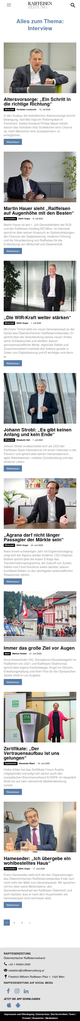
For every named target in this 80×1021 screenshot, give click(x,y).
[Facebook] (8, 991)
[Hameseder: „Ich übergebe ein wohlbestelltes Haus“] (40, 827)
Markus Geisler (19, 653)
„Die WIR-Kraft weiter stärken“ (37, 317)
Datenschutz (42, 1014)
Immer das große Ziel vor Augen (39, 647)
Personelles (10, 218)
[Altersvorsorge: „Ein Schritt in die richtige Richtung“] (40, 67)
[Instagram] (17, 991)
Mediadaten (52, 1018)
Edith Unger (24, 218)
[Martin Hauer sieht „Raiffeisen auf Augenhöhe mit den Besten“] (40, 177)
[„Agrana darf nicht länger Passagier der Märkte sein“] (40, 503)
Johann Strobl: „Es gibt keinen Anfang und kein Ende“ (37, 432)
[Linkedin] (26, 991)
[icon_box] (17, 964)
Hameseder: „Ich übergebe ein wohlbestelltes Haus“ (37, 860)
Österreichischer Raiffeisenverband (24, 958)
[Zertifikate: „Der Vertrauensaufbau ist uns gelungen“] (40, 717)
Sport (7, 653)
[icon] (9, 1006)
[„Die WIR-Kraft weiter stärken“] (40, 286)
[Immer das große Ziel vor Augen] (40, 616)
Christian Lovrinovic (26, 109)
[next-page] (30, 922)
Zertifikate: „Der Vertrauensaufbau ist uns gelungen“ (31, 753)
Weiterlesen (13, 142)
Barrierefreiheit (59, 1014)
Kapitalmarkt (10, 763)
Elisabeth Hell (23, 439)
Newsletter (38, 1018)
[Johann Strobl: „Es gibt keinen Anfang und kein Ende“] (40, 398)
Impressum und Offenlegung (19, 1014)
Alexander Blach (27, 763)
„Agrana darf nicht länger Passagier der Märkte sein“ (34, 537)
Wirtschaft (9, 109)
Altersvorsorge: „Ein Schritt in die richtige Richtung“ (37, 101)
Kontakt (26, 1018)
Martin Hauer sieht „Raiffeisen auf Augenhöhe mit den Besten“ (39, 210)
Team (72, 1014)
